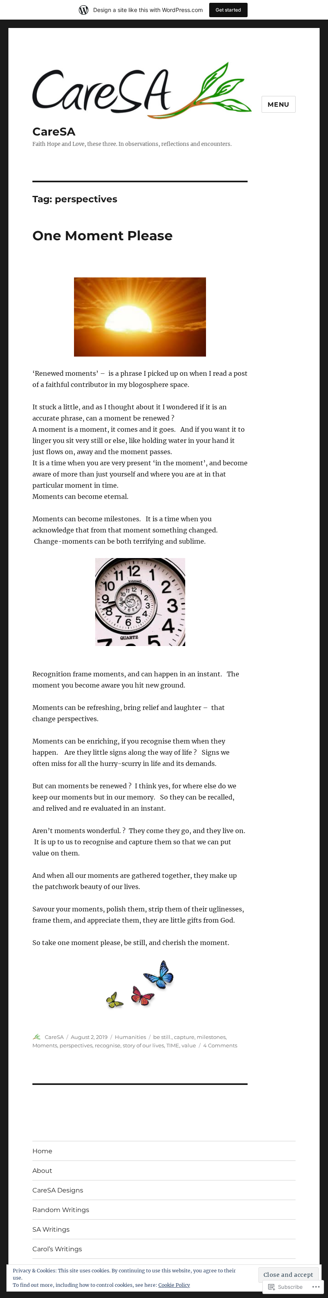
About (42, 1170)
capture (184, 1037)
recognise (107, 1045)
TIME (172, 1045)
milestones (211, 1037)
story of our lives (143, 1045)
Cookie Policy (174, 1285)
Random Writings (60, 1210)
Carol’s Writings (57, 1249)
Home (42, 1151)
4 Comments (220, 1045)
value (189, 1045)
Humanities (130, 1037)
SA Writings (51, 1229)
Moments (44, 1045)
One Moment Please (102, 235)
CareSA (53, 131)
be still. (162, 1037)
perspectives (76, 1045)
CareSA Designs (57, 1190)
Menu (279, 104)
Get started (228, 10)
